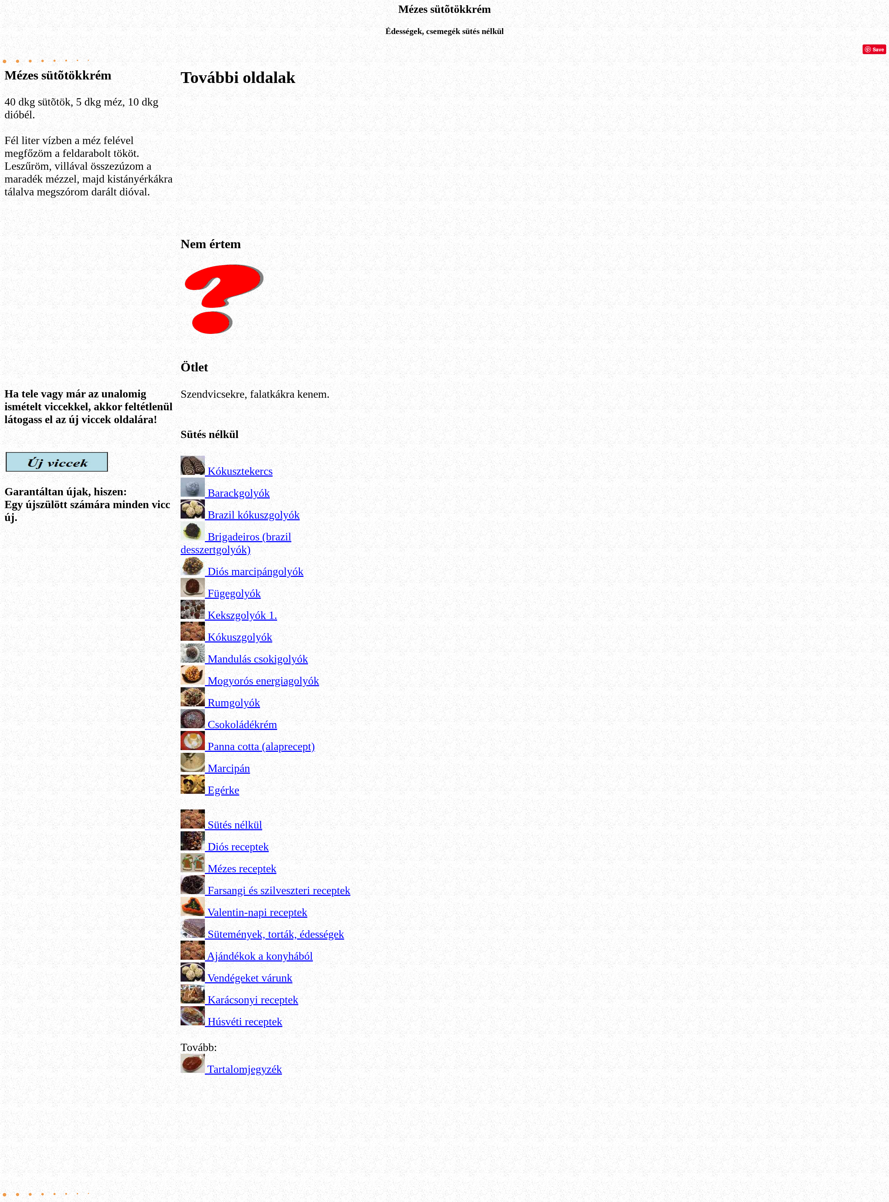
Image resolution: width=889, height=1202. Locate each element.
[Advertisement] (91, 272)
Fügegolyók (234, 593)
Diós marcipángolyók (256, 571)
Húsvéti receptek (245, 1021)
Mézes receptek (242, 868)
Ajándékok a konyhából (260, 956)
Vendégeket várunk (249, 978)
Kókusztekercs (240, 471)
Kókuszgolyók (240, 637)
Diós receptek (238, 846)
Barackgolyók (239, 493)
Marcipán (229, 768)
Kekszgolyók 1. (242, 615)
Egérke (223, 790)
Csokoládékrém (242, 724)
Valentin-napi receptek (257, 912)
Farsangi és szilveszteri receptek (279, 890)
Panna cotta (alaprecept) (261, 746)
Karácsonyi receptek (253, 999)
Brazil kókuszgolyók (254, 514)
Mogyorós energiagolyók (263, 680)
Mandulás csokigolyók (258, 659)
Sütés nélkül (235, 824)
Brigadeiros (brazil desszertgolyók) (236, 543)
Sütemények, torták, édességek (276, 934)
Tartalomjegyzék (244, 1069)
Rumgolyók (234, 702)
